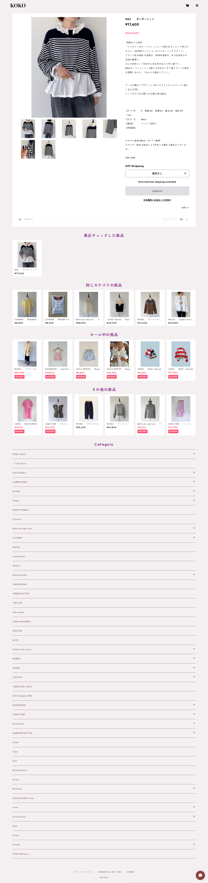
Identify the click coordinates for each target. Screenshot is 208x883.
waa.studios (19, 556)
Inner (15, 807)
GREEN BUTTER (21, 593)
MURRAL (17, 658)
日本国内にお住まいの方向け (157, 200)
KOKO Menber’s (21, 854)
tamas (16, 500)
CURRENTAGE (20, 482)
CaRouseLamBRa (22, 621)
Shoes (16, 835)
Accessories (19, 816)
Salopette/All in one (23, 798)
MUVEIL (17, 491)
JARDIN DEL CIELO (22, 686)
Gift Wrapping (134, 165)
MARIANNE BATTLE (22, 733)
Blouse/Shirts (20, 770)
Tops (15, 751)
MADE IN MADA (21, 510)
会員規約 (130, 872)
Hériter (16, 547)
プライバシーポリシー (83, 872)
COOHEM (18, 537)
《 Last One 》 (20, 463)
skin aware (18, 612)
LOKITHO (17, 677)
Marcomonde (20, 575)
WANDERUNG (20, 584)
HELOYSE (17, 630)
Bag (15, 826)
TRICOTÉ (17, 603)
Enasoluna (18, 723)
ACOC (16, 640)
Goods (16, 844)
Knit (15, 761)
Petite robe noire (22, 649)
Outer (16, 742)
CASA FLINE (19, 714)
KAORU (16, 668)
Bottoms (17, 788)
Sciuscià (17, 519)
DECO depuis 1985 (22, 695)
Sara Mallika (19, 472)
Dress (16, 779)
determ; (17, 565)
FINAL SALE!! (19, 454)
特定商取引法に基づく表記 (110, 872)
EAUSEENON (19, 705)
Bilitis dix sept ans (22, 528)
